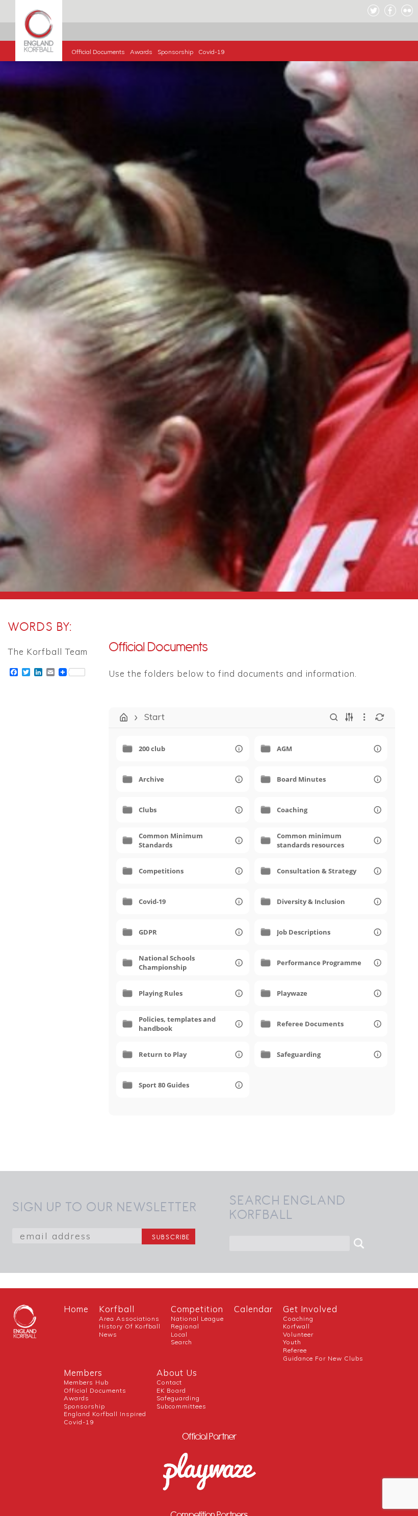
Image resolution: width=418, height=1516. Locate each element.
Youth (292, 1342)
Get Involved (310, 1309)
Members (83, 1372)
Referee (295, 1350)
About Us (176, 1372)
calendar (253, 1309)
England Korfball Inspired (105, 1414)
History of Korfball (130, 1326)
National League (197, 1318)
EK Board (171, 1390)
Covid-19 (211, 52)
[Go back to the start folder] (124, 717)
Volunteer (298, 1334)
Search (181, 1342)
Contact (169, 1382)
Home (76, 1309)
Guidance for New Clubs (323, 1358)
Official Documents (98, 52)
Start (154, 716)
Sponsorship (175, 52)
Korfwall (296, 1326)
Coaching (298, 1318)
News (108, 1334)
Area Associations (129, 1318)
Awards (141, 52)
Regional (185, 1326)
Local (179, 1334)
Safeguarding (178, 1398)
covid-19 (79, 1422)
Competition (197, 1309)
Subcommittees (181, 1406)
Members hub (86, 1382)
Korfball (117, 1309)
